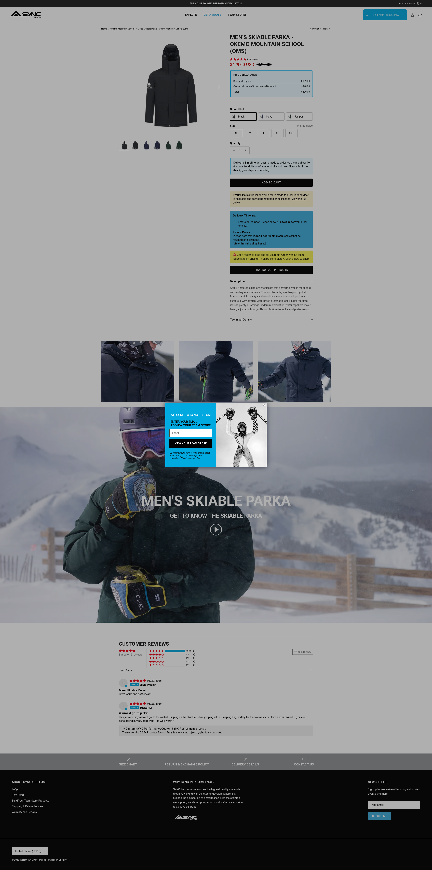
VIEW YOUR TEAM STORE (191, 443)
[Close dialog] (264, 405)
